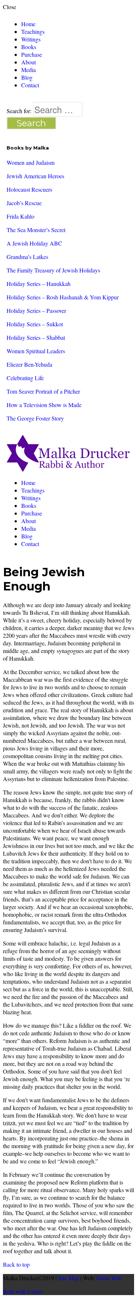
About (28, 62)
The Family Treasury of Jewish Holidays (53, 270)
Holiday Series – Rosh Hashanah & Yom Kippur (63, 297)
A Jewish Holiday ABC (34, 243)
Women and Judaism (30, 162)
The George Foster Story (35, 418)
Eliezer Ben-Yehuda (29, 364)
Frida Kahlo (20, 216)
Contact (30, 85)
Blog (27, 77)
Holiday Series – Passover (36, 310)
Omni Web (109, 1278)
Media (28, 69)
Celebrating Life (25, 378)
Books (28, 47)
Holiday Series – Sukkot (35, 324)
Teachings (33, 31)
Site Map (68, 1278)
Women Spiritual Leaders (36, 351)
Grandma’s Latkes (27, 256)
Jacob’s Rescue (24, 203)
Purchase (31, 54)
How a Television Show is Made (44, 405)
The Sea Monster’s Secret (36, 230)
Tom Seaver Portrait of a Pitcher (43, 391)
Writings (31, 39)
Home (28, 24)
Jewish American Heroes (35, 176)
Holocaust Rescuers (29, 189)
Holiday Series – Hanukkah (39, 283)
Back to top (16, 1264)
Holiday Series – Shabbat (36, 337)
